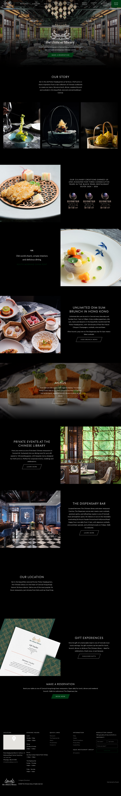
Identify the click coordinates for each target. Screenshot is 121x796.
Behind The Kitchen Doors (57, 3)
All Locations (76, 753)
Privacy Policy (76, 742)
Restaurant (24, 4)
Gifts (76, 4)
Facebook (27, 780)
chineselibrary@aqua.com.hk (10, 762)
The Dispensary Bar (36, 3)
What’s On (68, 3)
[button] (14, 739)
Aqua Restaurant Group (105, 3)
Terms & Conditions (78, 740)
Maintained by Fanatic (113, 782)
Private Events (84, 3)
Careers (75, 738)
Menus (46, 4)
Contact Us (94, 3)
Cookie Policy (76, 745)
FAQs (74, 736)
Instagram (21, 780)
